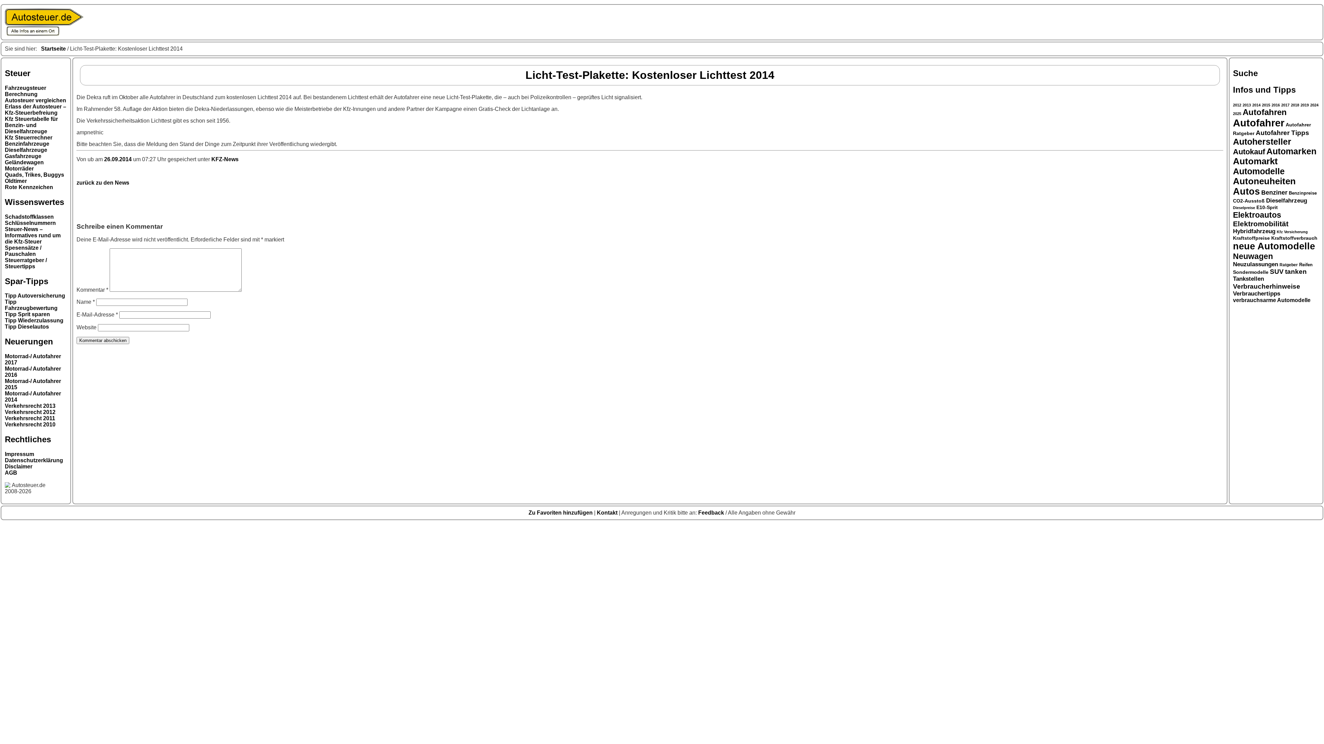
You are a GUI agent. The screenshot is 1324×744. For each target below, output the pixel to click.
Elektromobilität (1260, 224)
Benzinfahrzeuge (27, 144)
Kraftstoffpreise (1251, 238)
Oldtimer (16, 181)
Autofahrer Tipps (1282, 132)
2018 (1295, 105)
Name (86, 302)
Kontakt (608, 513)
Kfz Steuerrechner (28, 138)
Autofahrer (1258, 122)
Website (87, 327)
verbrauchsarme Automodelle (1272, 300)
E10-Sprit (1267, 207)
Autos (1246, 191)
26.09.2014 (118, 159)
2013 (1247, 105)
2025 (1237, 114)
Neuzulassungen (1255, 264)
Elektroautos (1257, 214)
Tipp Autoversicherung (35, 296)
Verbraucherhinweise (1266, 286)
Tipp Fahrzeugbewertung (31, 305)
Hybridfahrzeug (1254, 231)
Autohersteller (1262, 141)
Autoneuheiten (1264, 181)
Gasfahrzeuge (23, 156)
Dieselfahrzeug (1286, 200)
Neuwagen (1253, 256)
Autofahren (1265, 112)
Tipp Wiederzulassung (34, 320)
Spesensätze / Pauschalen (23, 251)
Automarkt (1255, 161)
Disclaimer (18, 466)
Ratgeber (1289, 264)
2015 (1266, 105)
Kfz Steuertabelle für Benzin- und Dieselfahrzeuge (31, 125)
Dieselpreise (1244, 208)
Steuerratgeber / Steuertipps (26, 263)
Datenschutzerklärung (34, 460)
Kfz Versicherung (1292, 232)
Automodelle (1259, 171)
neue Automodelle (1274, 246)
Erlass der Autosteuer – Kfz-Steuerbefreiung (35, 110)
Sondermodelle (1250, 272)
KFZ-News (225, 159)
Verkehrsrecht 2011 (30, 418)
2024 (1314, 105)
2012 (1237, 105)
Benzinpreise (1303, 193)
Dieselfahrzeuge (26, 150)
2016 (1276, 105)
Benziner (1274, 192)
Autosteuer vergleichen (35, 100)
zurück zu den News (103, 183)
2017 (1285, 105)
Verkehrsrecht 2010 (30, 424)
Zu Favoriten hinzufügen (561, 513)
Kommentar (92, 290)
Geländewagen (24, 162)
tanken (1296, 271)
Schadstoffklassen (29, 217)
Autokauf (1249, 151)
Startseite (53, 49)
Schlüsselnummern (30, 223)
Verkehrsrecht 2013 (30, 406)
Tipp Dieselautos (27, 327)
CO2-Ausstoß (1249, 201)
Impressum (19, 454)
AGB (11, 473)
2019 (1305, 105)
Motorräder (19, 169)
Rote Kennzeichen (29, 187)
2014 (1256, 105)
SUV (1277, 271)
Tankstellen (1248, 279)
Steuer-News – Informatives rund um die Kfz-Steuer (33, 235)
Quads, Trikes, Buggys (34, 175)
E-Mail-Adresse (97, 315)
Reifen (1306, 264)
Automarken (1291, 151)
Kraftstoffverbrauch (1294, 238)
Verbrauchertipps (1256, 293)
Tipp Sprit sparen (27, 314)
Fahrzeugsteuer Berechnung (25, 91)
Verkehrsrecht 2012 (30, 412)
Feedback (711, 513)
